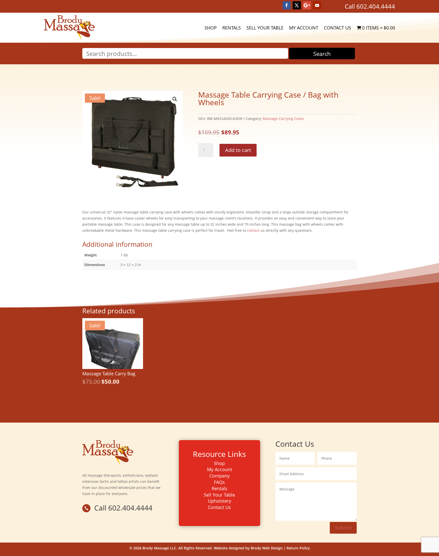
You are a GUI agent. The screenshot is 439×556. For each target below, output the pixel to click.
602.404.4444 (375, 6)
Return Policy (298, 548)
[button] (174, 99)
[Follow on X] (297, 5)
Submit (343, 527)
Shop (211, 28)
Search (322, 53)
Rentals (231, 28)
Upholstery (219, 501)
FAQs (219, 482)
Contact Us (337, 28)
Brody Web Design (267, 548)
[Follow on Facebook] (287, 5)
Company (219, 476)
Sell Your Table (265, 28)
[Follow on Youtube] (317, 5)
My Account (303, 28)
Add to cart (238, 150)
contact (253, 230)
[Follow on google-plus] (307, 5)
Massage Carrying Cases (283, 118)
